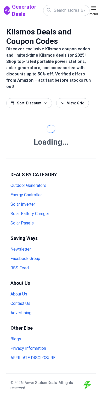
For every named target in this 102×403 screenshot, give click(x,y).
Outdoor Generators (28, 185)
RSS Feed (19, 267)
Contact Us (20, 303)
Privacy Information (28, 348)
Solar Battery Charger (29, 213)
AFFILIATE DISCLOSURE (32, 357)
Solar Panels (22, 223)
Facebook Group (25, 258)
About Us (18, 294)
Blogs (15, 338)
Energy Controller (26, 194)
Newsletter (20, 249)
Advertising (20, 312)
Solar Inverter (22, 204)
